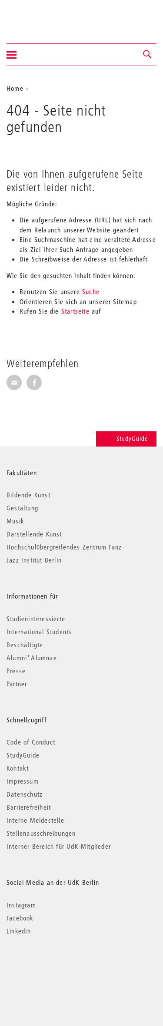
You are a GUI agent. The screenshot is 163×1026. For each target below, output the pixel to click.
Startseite (75, 311)
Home (15, 88)
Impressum (23, 781)
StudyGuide (132, 439)
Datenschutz (25, 794)
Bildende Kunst (28, 494)
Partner (17, 683)
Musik (15, 520)
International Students (39, 631)
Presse (16, 670)
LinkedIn (19, 931)
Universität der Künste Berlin (41, 16)
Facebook (20, 917)
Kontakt (18, 768)
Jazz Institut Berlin (34, 560)
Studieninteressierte (36, 618)
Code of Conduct (31, 742)
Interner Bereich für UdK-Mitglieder (59, 846)
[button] (147, 55)
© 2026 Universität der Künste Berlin (52, 967)
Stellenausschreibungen (41, 833)
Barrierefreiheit (29, 807)
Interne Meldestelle (35, 820)
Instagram (21, 904)
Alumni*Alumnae (32, 657)
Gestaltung (22, 507)
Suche (91, 291)
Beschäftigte (25, 644)
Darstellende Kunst (34, 534)
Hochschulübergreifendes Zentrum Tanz (64, 547)
